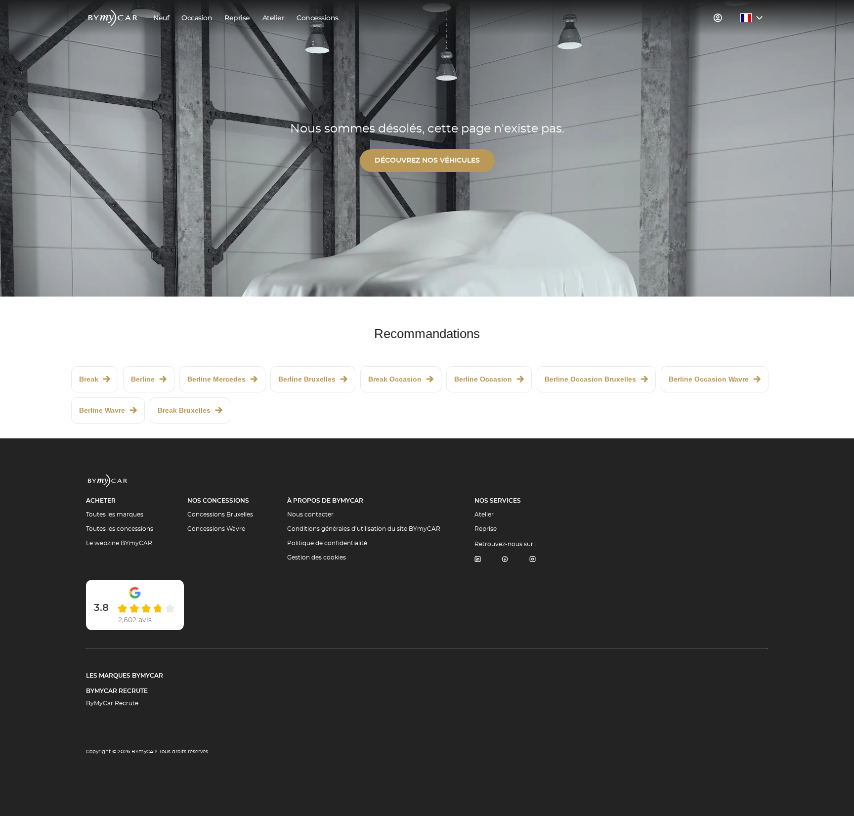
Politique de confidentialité (327, 543)
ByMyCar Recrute (117, 691)
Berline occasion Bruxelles (590, 379)
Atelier (484, 514)
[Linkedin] (477, 559)
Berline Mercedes (216, 379)
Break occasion (395, 379)
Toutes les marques (114, 514)
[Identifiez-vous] (718, 18)
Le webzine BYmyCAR (119, 543)
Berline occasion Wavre (709, 379)
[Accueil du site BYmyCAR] (113, 18)
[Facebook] (505, 559)
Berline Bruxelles (307, 379)
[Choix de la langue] (752, 18)
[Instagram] (532, 559)
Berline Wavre (102, 410)
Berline (143, 379)
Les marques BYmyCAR (124, 676)
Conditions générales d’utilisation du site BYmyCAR (363, 529)
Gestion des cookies (316, 557)
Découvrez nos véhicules (427, 160)
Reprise (485, 529)
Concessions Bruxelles (220, 514)
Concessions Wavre (216, 529)
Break (88, 379)
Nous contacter (310, 514)
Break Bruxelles (184, 410)
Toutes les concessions (119, 529)
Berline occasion (483, 379)
